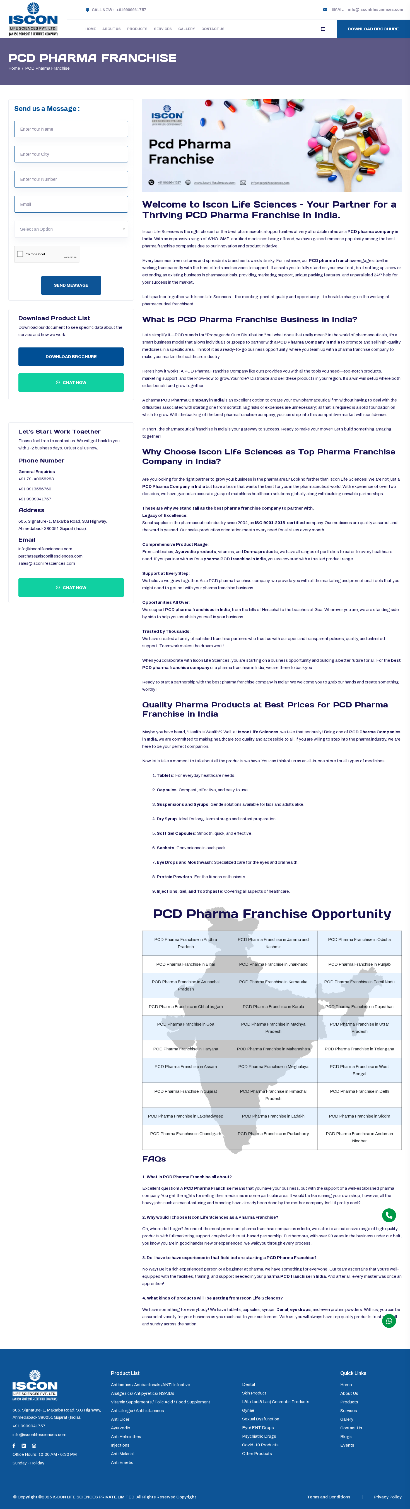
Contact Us (213, 29)
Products (137, 29)
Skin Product (254, 1393)
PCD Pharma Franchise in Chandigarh (185, 1133)
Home (90, 29)
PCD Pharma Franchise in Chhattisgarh (186, 1006)
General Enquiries (36, 471)
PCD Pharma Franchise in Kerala (273, 1006)
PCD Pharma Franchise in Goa (185, 1024)
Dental (248, 1384)
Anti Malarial (122, 1454)
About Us (111, 29)
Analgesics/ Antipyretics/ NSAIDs (142, 1393)
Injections (120, 1445)
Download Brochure (373, 29)
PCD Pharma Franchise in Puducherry (273, 1133)
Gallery (186, 29)
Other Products (257, 1453)
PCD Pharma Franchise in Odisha (359, 939)
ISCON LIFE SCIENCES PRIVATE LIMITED (93, 1497)
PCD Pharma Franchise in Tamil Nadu (359, 982)
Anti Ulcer (120, 1419)
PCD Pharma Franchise (47, 68)
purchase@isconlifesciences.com (50, 556)
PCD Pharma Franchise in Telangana (359, 1049)
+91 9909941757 (34, 499)
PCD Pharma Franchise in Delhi (359, 1091)
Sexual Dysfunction (260, 1419)
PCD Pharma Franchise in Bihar (185, 964)
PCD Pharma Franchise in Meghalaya (273, 1066)
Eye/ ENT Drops (258, 1427)
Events (347, 1445)
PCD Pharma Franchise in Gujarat (185, 1091)
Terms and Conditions (328, 1497)
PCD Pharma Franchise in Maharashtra (273, 1049)
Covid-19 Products (260, 1445)
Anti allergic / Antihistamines (137, 1410)
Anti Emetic (122, 1462)
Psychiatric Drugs (259, 1436)
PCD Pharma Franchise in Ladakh (273, 1116)
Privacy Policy (388, 1497)
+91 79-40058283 (36, 479)
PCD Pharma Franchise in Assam (186, 1066)
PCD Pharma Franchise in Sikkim (359, 1116)
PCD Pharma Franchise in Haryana (185, 1049)
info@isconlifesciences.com (45, 549)
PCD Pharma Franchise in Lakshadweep (185, 1116)
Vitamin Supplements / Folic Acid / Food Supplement (160, 1402)
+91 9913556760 (34, 489)
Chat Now (74, 382)
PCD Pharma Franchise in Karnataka (273, 982)
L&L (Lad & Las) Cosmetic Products (275, 1402)
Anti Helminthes (126, 1436)
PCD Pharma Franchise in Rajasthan (359, 1006)
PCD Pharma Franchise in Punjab (359, 964)
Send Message (71, 285)
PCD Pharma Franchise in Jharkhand (273, 964)
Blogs (346, 1436)
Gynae (248, 1410)
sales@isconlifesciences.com (46, 563)
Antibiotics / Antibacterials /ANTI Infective (150, 1385)
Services (163, 29)
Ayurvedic (120, 1428)
